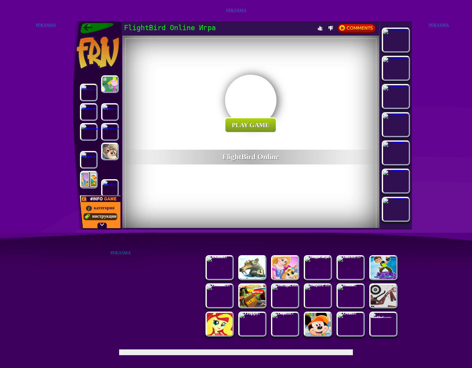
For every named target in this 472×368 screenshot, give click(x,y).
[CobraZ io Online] (110, 112)
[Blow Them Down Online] (396, 169)
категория (104, 207)
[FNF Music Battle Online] (350, 284)
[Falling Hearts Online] (396, 113)
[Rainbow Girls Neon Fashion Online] (219, 284)
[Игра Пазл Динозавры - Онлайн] (89, 179)
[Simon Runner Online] (89, 92)
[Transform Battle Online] (383, 318)
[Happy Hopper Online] (252, 312)
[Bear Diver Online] (350, 312)
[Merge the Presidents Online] (285, 284)
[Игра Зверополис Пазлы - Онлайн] (110, 151)
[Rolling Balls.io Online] (89, 160)
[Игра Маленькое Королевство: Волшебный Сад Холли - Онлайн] (110, 84)
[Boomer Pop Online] (285, 312)
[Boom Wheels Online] (219, 256)
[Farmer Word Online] (396, 198)
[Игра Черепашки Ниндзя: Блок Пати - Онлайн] (252, 305)
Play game (250, 125)
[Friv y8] (97, 52)
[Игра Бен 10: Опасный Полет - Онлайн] (383, 277)
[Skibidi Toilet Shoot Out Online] (89, 112)
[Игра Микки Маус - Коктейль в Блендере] (318, 333)
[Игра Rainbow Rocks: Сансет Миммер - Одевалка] (219, 333)
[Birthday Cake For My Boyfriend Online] (318, 256)
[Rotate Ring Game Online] (110, 188)
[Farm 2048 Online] (396, 141)
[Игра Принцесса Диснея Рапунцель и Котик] (285, 277)
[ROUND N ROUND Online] (396, 28)
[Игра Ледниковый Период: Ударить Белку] (252, 277)
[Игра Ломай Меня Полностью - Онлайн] (383, 305)
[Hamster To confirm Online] (110, 132)
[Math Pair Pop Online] (318, 284)
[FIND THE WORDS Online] (396, 85)
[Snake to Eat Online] (350, 256)
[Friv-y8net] (97, 28)
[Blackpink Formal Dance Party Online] (89, 132)
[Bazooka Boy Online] (396, 57)
